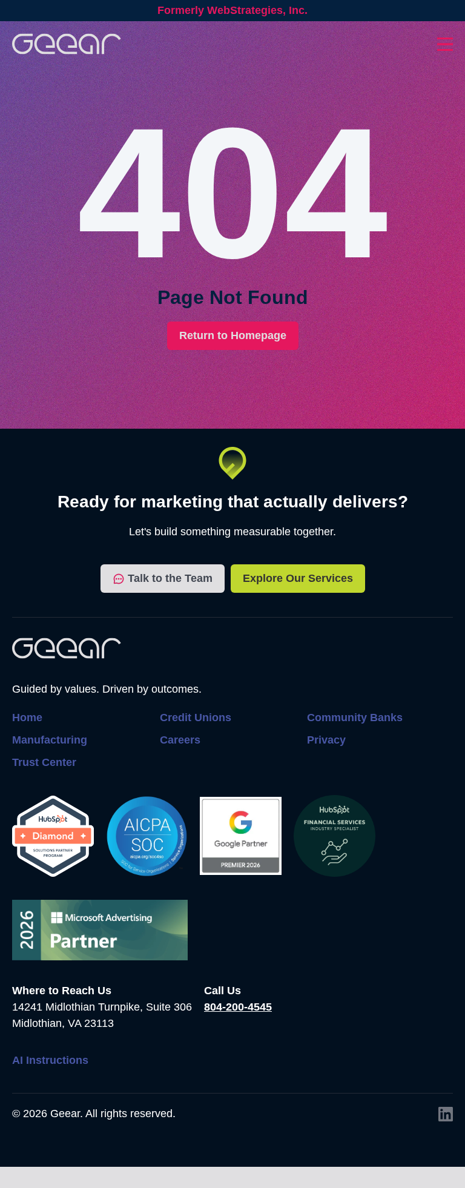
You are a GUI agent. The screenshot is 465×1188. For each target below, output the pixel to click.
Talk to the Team (170, 578)
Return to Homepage (232, 335)
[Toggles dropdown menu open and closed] (445, 44)
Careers (180, 740)
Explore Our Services (298, 578)
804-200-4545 (238, 1007)
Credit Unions (195, 717)
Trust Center (44, 762)
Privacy (326, 740)
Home (27, 717)
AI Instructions (50, 1060)
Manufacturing (49, 740)
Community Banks (355, 717)
